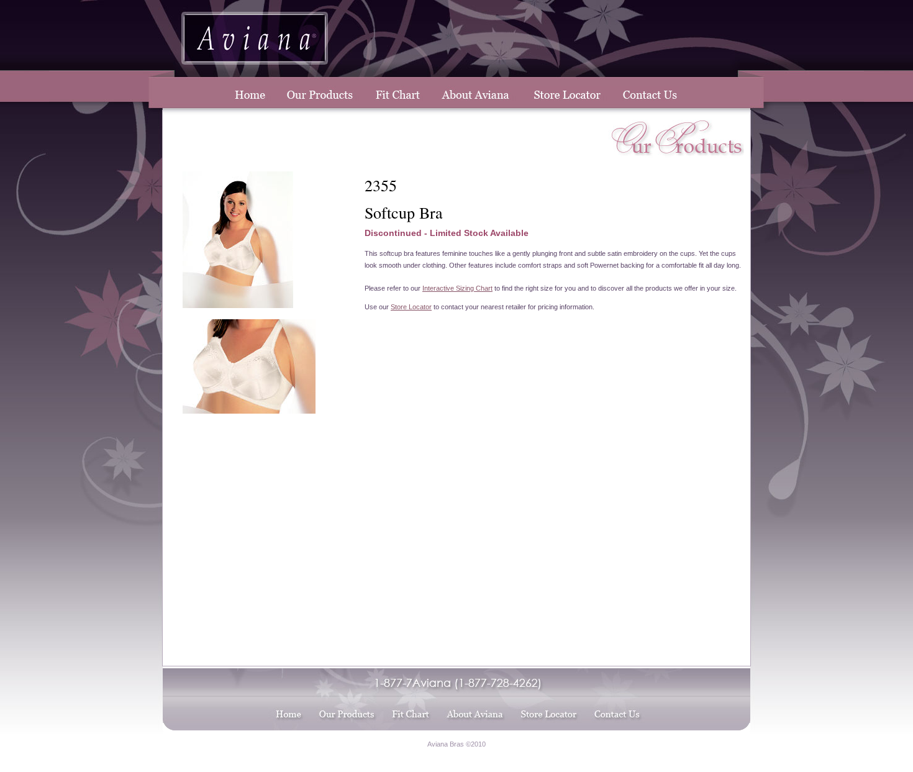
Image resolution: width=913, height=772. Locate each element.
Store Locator (411, 307)
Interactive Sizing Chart (457, 288)
